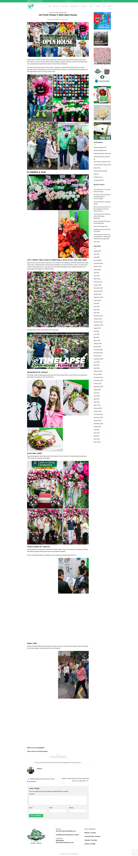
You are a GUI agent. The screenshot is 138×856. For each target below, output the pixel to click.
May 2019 (96, 399)
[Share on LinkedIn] (62, 757)
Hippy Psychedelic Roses (101, 153)
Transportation (74, 6)
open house (78, 762)
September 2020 (98, 359)
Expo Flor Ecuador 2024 (100, 226)
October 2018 (97, 420)
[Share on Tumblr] (65, 757)
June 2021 (97, 334)
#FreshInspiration (99, 147)
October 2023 (97, 294)
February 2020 (98, 371)
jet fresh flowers (71, 762)
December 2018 (98, 414)
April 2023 (97, 312)
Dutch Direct (108, 1)
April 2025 (97, 257)
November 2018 (98, 417)
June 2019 (97, 396)
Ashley (66, 19)
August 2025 (97, 251)
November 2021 (98, 322)
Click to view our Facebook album (37, 751)
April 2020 (97, 368)
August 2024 (97, 269)
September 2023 (98, 297)
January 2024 (97, 285)
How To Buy (64, 6)
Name (31, 807)
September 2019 (98, 386)
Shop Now (103, 1)
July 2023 (96, 303)
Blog (104, 6)
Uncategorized (98, 180)
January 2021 (97, 346)
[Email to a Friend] (56, 757)
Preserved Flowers (99, 171)
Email (51, 807)
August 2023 (97, 300)
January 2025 (97, 260)
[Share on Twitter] (53, 757)
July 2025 (96, 254)
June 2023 (97, 306)
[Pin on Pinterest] (59, 757)
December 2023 (98, 288)
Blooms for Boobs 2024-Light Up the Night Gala (102, 222)
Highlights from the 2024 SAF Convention (102, 230)
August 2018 (97, 426)
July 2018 (96, 429)
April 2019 (97, 402)
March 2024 (97, 279)
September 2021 (98, 325)
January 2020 (97, 374)
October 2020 (97, 355)
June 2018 (97, 433)
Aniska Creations (39, 375)
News (65, 12)
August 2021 (97, 328)
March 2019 (97, 405)
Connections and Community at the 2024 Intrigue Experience (102, 216)
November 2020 (98, 352)
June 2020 (97, 362)
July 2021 (96, 331)
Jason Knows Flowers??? (101, 161)
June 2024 (97, 275)
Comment (32, 794)
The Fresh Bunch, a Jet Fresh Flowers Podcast (102, 190)
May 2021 (96, 337)
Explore (98, 6)
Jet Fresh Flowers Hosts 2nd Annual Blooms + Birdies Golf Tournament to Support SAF (102, 236)
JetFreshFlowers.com (69, 1)
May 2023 (96, 309)
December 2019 (98, 377)
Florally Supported (99, 150)
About (90, 6)
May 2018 (96, 436)
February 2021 (98, 343)
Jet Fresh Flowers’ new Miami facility (102, 203)
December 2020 (98, 349)
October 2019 (97, 383)
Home (49, 6)
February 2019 (98, 408)
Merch (109, 6)
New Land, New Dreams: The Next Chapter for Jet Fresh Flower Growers (102, 209)
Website (71, 807)
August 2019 (97, 389)
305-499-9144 (60, 840)
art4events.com (72, 555)
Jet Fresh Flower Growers (56, 12)
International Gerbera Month (101, 156)
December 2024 (98, 263)
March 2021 (97, 340)
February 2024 (98, 282)
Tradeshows (97, 177)
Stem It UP (97, 241)
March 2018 (97, 442)
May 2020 (96, 365)
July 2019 (96, 393)
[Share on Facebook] (50, 757)
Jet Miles (84, 6)
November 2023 (98, 291)
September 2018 (98, 423)
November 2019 (98, 380)
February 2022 (98, 319)
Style (95, 174)
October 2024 (97, 266)
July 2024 (96, 272)
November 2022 (98, 315)
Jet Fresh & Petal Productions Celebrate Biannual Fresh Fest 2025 (102, 196)
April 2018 (97, 439)
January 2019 (97, 411)
